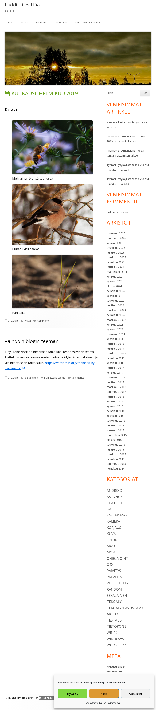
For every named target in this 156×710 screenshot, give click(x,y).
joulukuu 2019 (115, 343)
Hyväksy (72, 694)
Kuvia (11, 109)
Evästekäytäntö (94, 702)
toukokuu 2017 (116, 377)
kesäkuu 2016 (115, 416)
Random (114, 589)
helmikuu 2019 (116, 358)
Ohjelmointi (118, 558)
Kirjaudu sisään (116, 666)
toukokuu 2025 (116, 248)
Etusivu (9, 22)
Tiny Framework (25, 698)
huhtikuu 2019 (115, 348)
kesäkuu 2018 (115, 363)
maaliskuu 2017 (116, 387)
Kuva (28, 320)
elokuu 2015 (114, 440)
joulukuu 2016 (115, 396)
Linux (112, 539)
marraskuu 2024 (117, 272)
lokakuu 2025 (115, 243)
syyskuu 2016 (115, 406)
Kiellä (104, 694)
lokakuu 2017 (115, 372)
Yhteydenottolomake (34, 22)
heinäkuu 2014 (116, 468)
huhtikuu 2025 (115, 252)
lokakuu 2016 (115, 401)
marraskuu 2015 (117, 435)
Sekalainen (31, 377)
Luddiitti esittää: (23, 4)
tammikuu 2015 (116, 464)
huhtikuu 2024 (115, 305)
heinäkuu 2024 (116, 291)
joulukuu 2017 (115, 367)
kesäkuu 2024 (115, 296)
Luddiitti (61, 22)
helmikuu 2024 (116, 315)
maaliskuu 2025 (116, 257)
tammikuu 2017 (116, 392)
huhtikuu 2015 (115, 449)
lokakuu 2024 (115, 276)
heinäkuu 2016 (116, 411)
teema (61, 377)
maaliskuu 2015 (116, 454)
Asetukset (135, 694)
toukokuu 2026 (116, 233)
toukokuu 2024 (116, 300)
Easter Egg (117, 515)
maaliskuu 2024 (116, 310)
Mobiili (113, 552)
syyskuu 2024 (115, 281)
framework (50, 377)
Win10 (112, 632)
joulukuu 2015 (115, 430)
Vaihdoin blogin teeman (32, 341)
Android (114, 490)
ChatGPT (115, 502)
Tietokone (116, 626)
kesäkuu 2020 (115, 339)
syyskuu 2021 (115, 329)
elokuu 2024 (114, 286)
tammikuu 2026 (116, 238)
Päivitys (114, 570)
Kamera (113, 521)
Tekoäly (114, 601)
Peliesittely (118, 583)
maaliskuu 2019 (116, 353)
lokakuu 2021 (115, 324)
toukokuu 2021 (116, 334)
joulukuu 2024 (115, 267)
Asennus (115, 496)
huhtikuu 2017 (115, 382)
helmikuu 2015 (116, 459)
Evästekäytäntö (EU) (87, 22)
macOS (113, 546)
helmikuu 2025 (116, 262)
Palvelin (114, 577)
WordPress (117, 645)
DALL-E (112, 509)
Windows (115, 638)
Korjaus (114, 527)
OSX (110, 564)
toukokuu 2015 (116, 444)
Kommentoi (43, 320)
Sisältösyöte (114, 671)
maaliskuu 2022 (116, 320)
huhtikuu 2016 (115, 425)
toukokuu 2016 (116, 420)
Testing (123, 212)
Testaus (114, 620)
